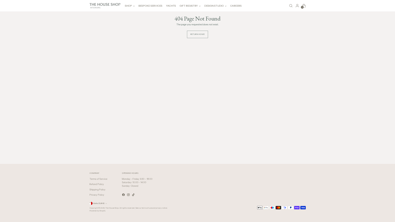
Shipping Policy (97, 189)
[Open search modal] (291, 6)
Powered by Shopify (97, 211)
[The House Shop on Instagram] (129, 195)
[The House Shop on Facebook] (124, 195)
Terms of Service (98, 178)
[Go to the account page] (297, 6)
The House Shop (111, 208)
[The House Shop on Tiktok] (133, 195)
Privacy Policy (96, 194)
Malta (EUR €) (99, 203)
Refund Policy (96, 184)
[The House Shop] (104, 5)
